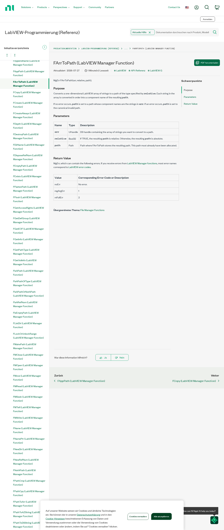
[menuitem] (27, 8)
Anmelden (207, 19)
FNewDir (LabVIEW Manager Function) (28, 451)
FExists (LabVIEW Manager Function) (27, 178)
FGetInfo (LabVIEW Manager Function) (28, 241)
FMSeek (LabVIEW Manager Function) (28, 398)
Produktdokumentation (64, 48)
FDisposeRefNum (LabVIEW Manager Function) (27, 157)
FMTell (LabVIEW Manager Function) (27, 409)
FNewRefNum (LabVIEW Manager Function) (26, 461)
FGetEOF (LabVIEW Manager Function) (28, 230)
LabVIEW (121, 70)
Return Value (190, 103)
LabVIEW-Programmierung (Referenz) (100, 48)
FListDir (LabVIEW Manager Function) (27, 325)
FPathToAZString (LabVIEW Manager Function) (27, 514)
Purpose (188, 90)
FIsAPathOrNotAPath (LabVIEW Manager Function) (28, 293)
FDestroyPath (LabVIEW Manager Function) (26, 136)
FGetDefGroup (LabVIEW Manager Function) (26, 220)
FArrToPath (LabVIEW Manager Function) (25, 83)
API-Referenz (138, 70)
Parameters (190, 96)
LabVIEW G (156, 70)
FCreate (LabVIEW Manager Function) (28, 104)
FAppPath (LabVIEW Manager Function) (28, 73)
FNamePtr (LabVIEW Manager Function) (29, 440)
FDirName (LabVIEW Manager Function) (28, 146)
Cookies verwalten (138, 516)
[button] (149, 32)
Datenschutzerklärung (88, 514)
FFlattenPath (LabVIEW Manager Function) (25, 188)
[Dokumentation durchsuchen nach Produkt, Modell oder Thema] (214, 32)
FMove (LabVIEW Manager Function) (27, 377)
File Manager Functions (92, 210)
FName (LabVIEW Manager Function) (27, 430)
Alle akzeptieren (161, 516)
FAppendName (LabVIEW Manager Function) (26, 62)
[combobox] (170, 32)
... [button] (126, 48)
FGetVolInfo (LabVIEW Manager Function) (25, 262)
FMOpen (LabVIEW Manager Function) (28, 367)
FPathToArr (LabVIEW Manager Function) (24, 503)
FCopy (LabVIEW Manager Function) (27, 94)
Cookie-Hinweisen (55, 518)
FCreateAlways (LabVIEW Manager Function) (26, 115)
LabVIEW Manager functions (142, 163)
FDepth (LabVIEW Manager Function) (27, 125)
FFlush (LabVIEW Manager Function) (27, 199)
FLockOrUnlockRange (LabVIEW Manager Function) (28, 335)
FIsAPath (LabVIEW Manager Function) (28, 272)
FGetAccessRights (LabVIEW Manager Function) (28, 209)
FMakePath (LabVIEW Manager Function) (24, 346)
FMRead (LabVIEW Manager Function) (28, 388)
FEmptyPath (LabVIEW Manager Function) (25, 167)
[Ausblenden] (44, 47)
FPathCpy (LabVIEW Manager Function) (28, 493)
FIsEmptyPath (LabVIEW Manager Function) (26, 314)
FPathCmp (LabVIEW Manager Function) (29, 482)
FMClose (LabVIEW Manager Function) (28, 356)
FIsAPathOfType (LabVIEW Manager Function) (27, 283)
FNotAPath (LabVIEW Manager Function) (24, 472)
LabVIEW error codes (80, 167)
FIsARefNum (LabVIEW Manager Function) (25, 304)
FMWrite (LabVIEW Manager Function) (28, 419)
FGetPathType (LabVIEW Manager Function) (26, 251)
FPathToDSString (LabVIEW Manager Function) (27, 524)
